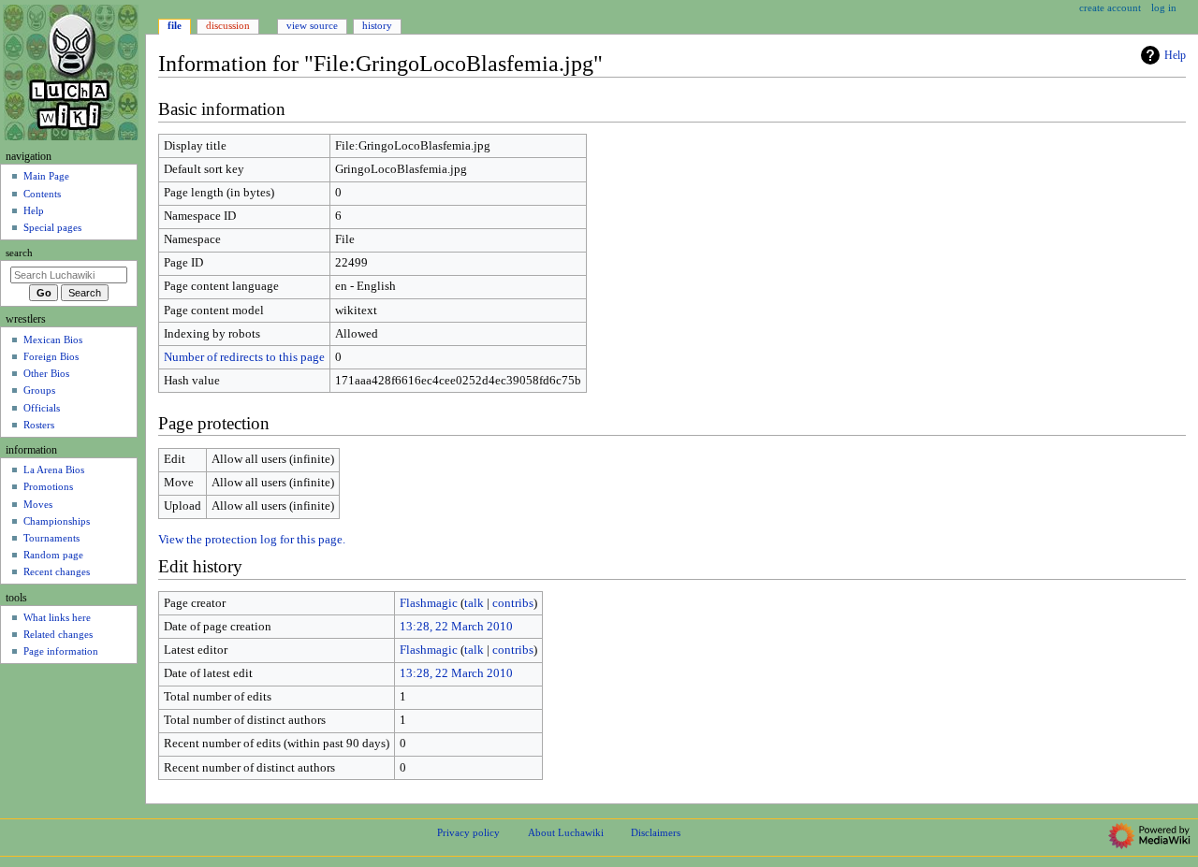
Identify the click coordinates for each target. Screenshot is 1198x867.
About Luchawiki (566, 832)
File (175, 25)
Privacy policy (468, 832)
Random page (53, 554)
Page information (60, 651)
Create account (1110, 7)
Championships (56, 521)
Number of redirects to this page (244, 357)
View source (312, 25)
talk (474, 603)
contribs (512, 603)
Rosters (38, 424)
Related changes (58, 634)
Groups (39, 390)
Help (1175, 55)
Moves (37, 504)
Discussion (228, 25)
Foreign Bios (51, 356)
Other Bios (46, 373)
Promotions (48, 486)
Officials (41, 407)
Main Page (46, 175)
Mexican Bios (52, 339)
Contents (42, 193)
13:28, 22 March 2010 (456, 626)
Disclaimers (655, 832)
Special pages (52, 227)
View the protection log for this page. (251, 539)
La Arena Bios (53, 469)
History (377, 25)
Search (19, 253)
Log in (1163, 7)
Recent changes (56, 571)
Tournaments (51, 537)
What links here (57, 617)
